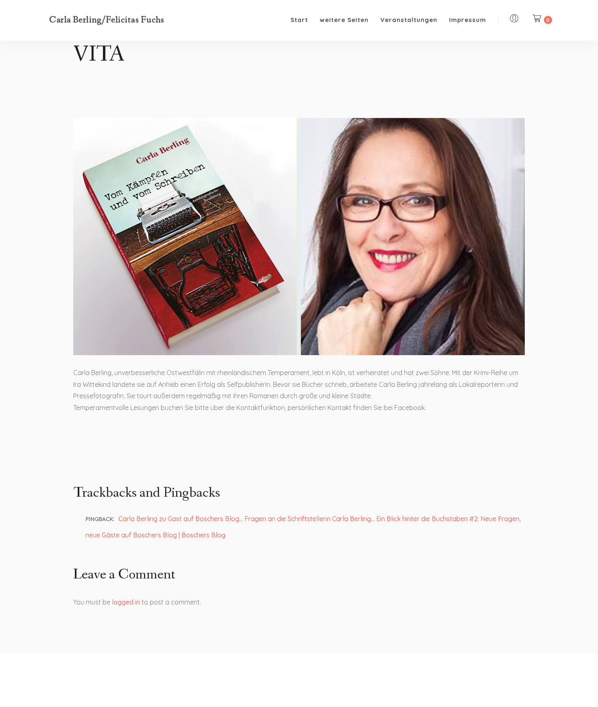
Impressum (467, 20)
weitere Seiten (344, 20)
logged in (126, 602)
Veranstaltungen (408, 20)
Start (299, 20)
